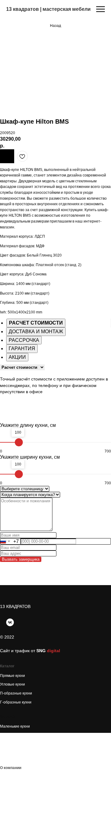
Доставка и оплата (16, 795)
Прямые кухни (12, 676)
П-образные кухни (16, 693)
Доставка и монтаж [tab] (36, 331)
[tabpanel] (55, 382)
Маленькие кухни (15, 726)
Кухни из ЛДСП (13, 744)
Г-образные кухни (15, 702)
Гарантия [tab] (22, 348)
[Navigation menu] (100, 9)
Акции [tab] (17, 357)
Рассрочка (9, 804)
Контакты (8, 786)
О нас (5, 777)
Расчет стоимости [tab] (36, 322)
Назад (55, 25)
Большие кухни (13, 735)
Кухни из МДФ (12, 753)
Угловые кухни (12, 684)
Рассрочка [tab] (24, 340)
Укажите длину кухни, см (28, 425)
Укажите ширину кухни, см (30, 457)
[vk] (10, 622)
